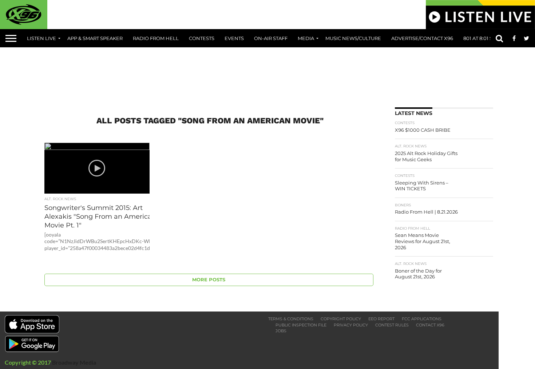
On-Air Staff (271, 38)
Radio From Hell (156, 38)
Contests (201, 38)
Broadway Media (74, 362)
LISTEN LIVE (41, 38)
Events (234, 38)
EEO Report (381, 318)
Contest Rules (392, 325)
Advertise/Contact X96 (422, 38)
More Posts (208, 279)
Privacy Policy (351, 325)
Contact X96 (430, 325)
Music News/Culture (353, 38)
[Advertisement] (267, 74)
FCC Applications (421, 318)
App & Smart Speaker (95, 38)
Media (306, 38)
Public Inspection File (301, 325)
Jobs (281, 330)
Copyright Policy (341, 318)
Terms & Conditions (290, 318)
